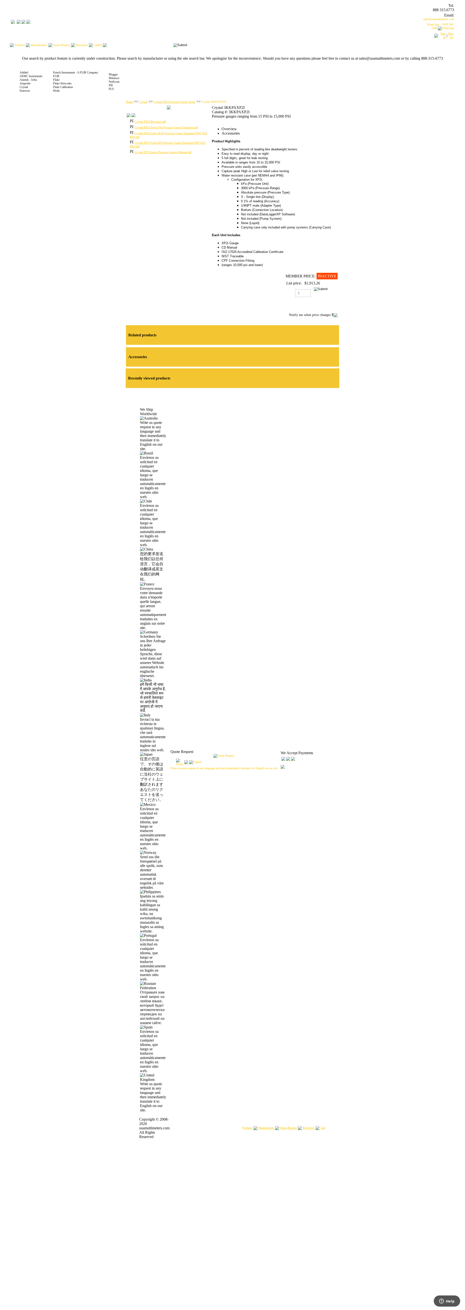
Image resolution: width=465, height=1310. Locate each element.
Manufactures (266, 1128)
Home (129, 102)
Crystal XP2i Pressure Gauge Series (174, 102)
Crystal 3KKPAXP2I (214, 102)
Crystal (143, 102)
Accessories (231, 133)
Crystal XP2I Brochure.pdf (150, 121)
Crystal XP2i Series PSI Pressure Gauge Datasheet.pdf (166, 127)
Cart (322, 1128)
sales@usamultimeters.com (438, 19)
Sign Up (450, 35)
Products (247, 1128)
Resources (309, 1128)
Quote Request (288, 1128)
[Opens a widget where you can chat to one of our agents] (447, 1301)
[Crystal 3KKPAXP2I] (169, 108)
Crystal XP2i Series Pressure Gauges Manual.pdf (163, 152)
